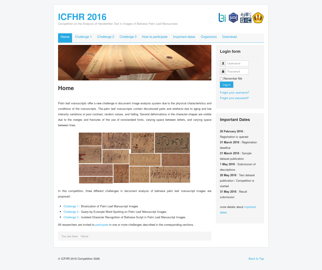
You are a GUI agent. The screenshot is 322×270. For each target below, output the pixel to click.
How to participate (155, 36)
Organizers (209, 36)
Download (229, 36)
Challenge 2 (105, 36)
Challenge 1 (83, 36)
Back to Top (256, 258)
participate (101, 224)
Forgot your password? (234, 98)
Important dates (184, 36)
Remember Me (232, 78)
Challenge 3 (128, 36)
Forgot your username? (234, 92)
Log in (226, 84)
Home (65, 36)
